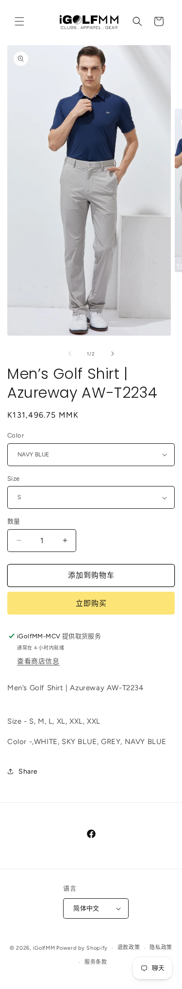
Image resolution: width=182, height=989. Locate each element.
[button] (19, 21)
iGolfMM (44, 948)
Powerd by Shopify (82, 948)
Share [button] (28, 771)
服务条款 (95, 962)
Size (13, 478)
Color (15, 435)
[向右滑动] (112, 353)
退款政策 (128, 947)
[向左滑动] (70, 353)
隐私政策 (160, 947)
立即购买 (91, 603)
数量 (13, 521)
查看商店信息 (38, 661)
